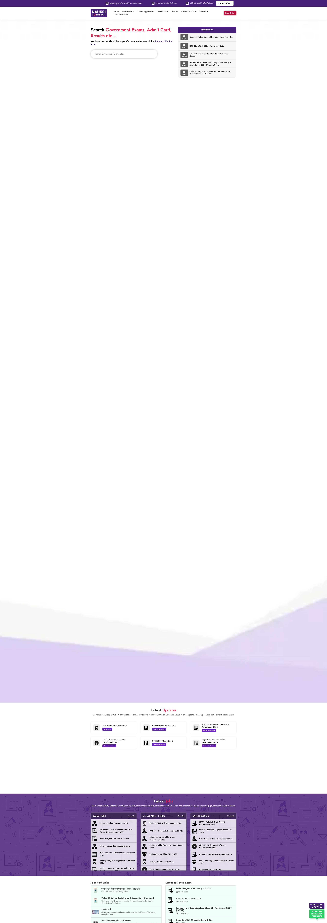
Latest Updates (121, 14)
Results (175, 11)
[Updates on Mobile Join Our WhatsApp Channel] (317, 912)
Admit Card (163, 11)
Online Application (146, 11)
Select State (229, 13)
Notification (128, 11)
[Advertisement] (163, 770)
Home (116, 11)
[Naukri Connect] (101, 13)
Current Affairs (224, 3)
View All (131, 816)
